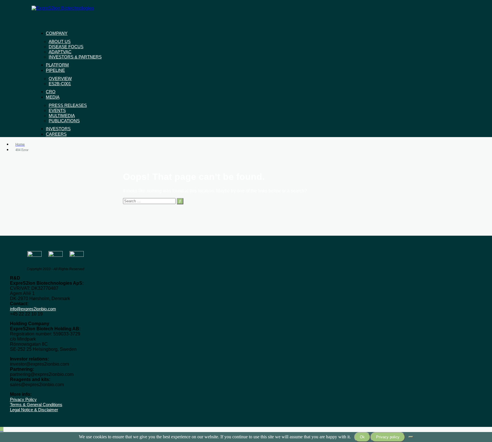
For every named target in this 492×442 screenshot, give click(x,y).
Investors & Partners (75, 56)
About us (60, 41)
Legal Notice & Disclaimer (34, 409)
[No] (411, 437)
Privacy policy (387, 437)
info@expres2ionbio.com (33, 308)
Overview (60, 78)
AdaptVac (60, 51)
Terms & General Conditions (36, 404)
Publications (64, 120)
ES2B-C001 (60, 83)
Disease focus (66, 46)
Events (57, 110)
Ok (362, 437)
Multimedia (62, 115)
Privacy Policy (23, 399)
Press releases (68, 105)
